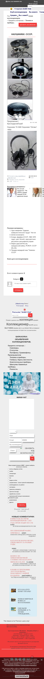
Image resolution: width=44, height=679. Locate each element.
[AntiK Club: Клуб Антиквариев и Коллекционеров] (11, 8)
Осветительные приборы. (20, 362)
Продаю (11, 179)
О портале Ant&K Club (22, 9)
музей (31, 325)
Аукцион (13, 15)
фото (20, 328)
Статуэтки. (14, 350)
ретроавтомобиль (31, 330)
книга (17, 320)
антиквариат (35, 328)
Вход (36, 1)
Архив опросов (24, 509)
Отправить (18, 290)
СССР (16, 179)
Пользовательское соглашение (12, 665)
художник (13, 320)
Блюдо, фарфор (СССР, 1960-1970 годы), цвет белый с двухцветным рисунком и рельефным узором (23, 239)
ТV (10, 478)
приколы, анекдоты (15, 489)
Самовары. (14, 348)
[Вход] (21, 279)
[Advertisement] (22, 210)
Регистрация (33, 4)
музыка (12, 475)
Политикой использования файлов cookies (24, 671)
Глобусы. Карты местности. (21, 359)
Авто (25, 330)
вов (23, 328)
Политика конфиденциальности (28, 665)
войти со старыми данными (11, 663)
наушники (21, 179)
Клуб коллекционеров (18, 12)
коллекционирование (13, 330)
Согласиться (22, 676)
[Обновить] (31, 431)
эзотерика (12, 487)
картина (35, 325)
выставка (9, 327)
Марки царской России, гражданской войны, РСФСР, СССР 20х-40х (23, 245)
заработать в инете (15, 493)
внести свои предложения (22, 641)
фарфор (16, 328)
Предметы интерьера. (16, 20)
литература (13, 473)
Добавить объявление (28, 25)
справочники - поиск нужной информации (22, 482)
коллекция (26, 319)
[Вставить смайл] (33, 431)
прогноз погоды (14, 491)
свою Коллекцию (18, 634)
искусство (28, 328)
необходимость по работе (17, 484)
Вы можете (33, 12)
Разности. (14, 369)
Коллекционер (17, 323)
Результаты (17, 509)
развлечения (13, 500)
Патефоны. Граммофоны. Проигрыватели (19, 353)
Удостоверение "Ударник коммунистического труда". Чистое (23, 231)
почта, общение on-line (16, 469)
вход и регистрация (27, 660)
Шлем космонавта (17, 235)
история (21, 330)
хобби (11, 471)
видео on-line (13, 480)
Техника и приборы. (18, 357)
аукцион (35, 320)
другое (11, 502)
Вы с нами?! (23, 15)
